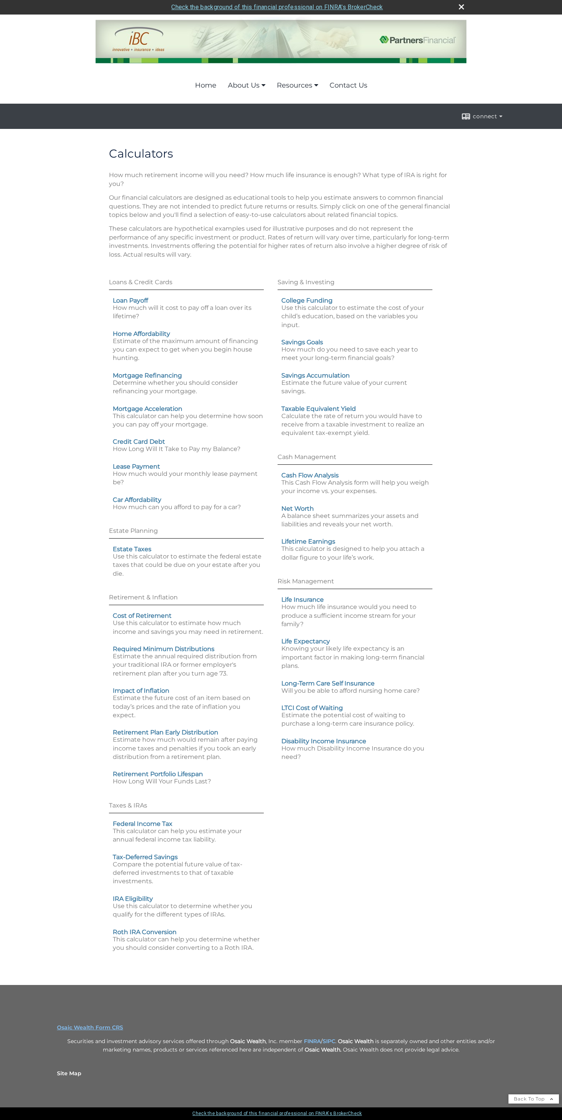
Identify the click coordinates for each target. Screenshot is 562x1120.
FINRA (312, 1041)
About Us (244, 85)
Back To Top (530, 1099)
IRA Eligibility (133, 898)
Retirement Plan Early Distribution (165, 732)
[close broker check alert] (461, 7)
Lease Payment (136, 466)
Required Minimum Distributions (163, 649)
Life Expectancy (305, 641)
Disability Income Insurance (323, 741)
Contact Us (348, 85)
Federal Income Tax (142, 823)
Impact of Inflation (141, 690)
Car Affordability (137, 499)
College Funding (307, 300)
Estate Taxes (132, 549)
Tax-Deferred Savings (145, 857)
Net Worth (297, 508)
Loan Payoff (130, 300)
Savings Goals (302, 342)
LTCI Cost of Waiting (312, 707)
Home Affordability (141, 333)
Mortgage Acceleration (147, 408)
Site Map (69, 1073)
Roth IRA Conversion (145, 932)
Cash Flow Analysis (310, 475)
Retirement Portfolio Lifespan (158, 774)
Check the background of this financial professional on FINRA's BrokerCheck (277, 7)
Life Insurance (302, 599)
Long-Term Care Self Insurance (328, 683)
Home (205, 85)
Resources (294, 85)
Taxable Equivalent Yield (318, 408)
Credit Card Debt (139, 441)
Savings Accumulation (315, 375)
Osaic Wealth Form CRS (90, 1027)
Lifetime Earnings (308, 541)
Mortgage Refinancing (147, 375)
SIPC (329, 1041)
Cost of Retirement (142, 615)
